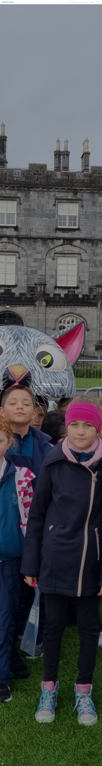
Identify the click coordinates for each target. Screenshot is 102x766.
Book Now (73, 2)
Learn (87, 2)
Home (69, 2)
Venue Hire (92, 2)
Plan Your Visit (80, 2)
